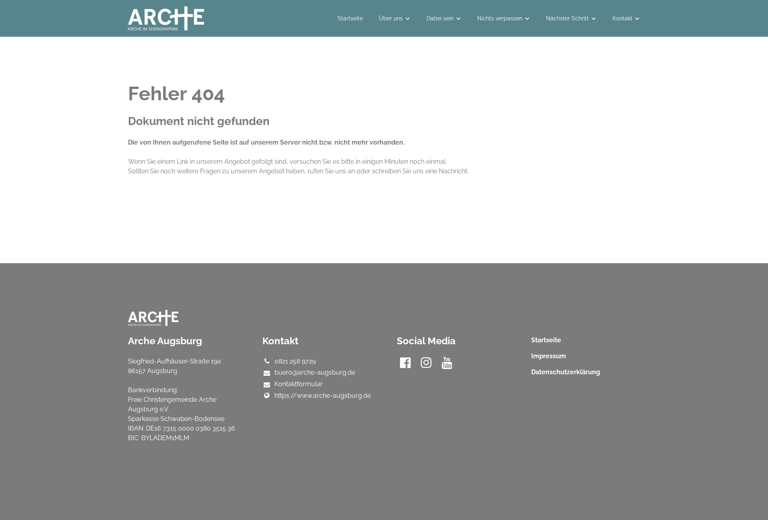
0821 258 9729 (295, 361)
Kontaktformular (298, 384)
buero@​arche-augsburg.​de (314, 372)
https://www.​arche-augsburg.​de (322, 395)
